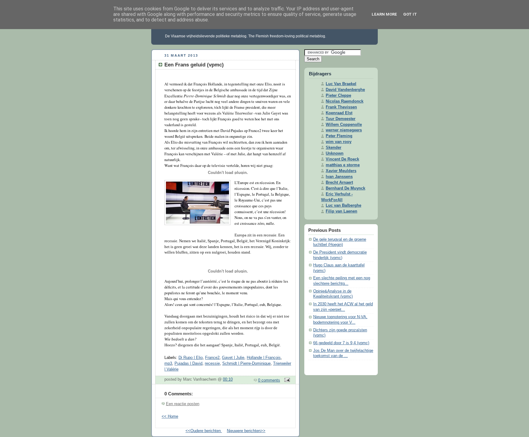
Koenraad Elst (339, 113)
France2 (212, 358)
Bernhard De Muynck (345, 188)
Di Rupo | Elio (190, 358)
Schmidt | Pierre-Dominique (246, 363)
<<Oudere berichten (204, 431)
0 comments (269, 380)
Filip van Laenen (341, 211)
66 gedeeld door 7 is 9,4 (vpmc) (341, 343)
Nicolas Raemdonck (344, 101)
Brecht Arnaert (339, 182)
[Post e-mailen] (286, 380)
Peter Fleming (339, 136)
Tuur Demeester (340, 119)
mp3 (168, 363)
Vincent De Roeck (342, 159)
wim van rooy (338, 142)
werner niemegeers (344, 130)
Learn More (384, 14)
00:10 (228, 379)
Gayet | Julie (233, 358)
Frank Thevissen (341, 107)
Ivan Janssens (339, 177)
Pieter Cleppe (338, 95)
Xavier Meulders (341, 171)
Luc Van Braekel (341, 84)
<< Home (170, 416)
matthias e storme (343, 165)
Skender (333, 147)
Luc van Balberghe (343, 205)
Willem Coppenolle (344, 124)
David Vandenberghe (345, 90)
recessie (212, 363)
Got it (410, 14)
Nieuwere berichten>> (246, 431)
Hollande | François (264, 358)
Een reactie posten (182, 404)
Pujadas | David (188, 363)
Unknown (334, 153)
